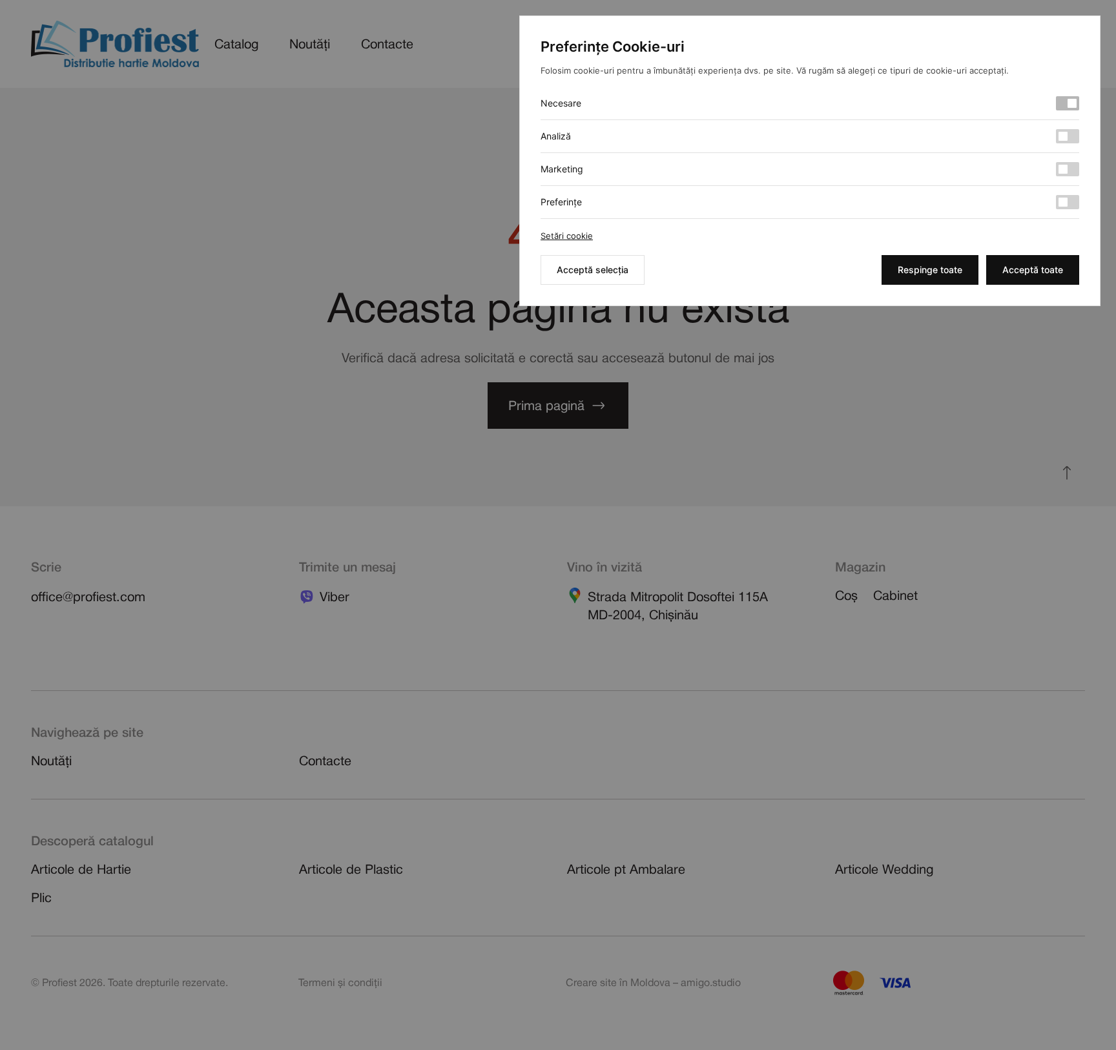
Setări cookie (567, 236)
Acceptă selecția (592, 269)
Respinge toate (930, 269)
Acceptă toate (1032, 269)
